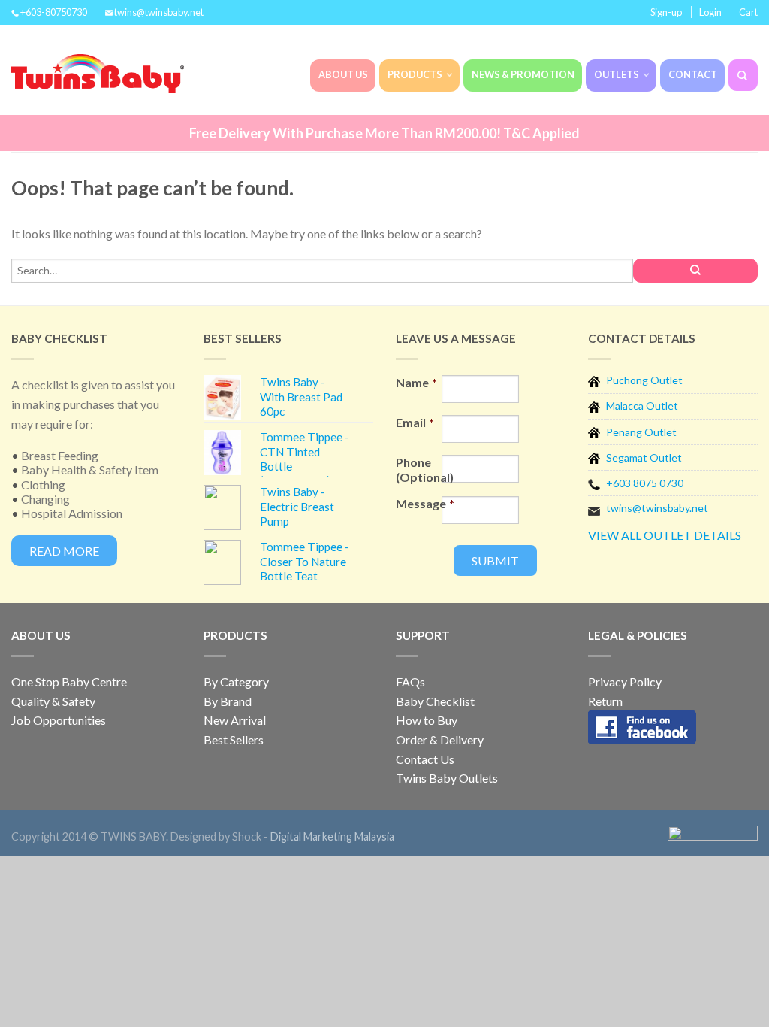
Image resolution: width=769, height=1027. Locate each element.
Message (419, 503)
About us (343, 74)
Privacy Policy (625, 681)
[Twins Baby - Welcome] (90, 70)
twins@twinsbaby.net (657, 507)
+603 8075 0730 (644, 483)
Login (710, 12)
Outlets (616, 74)
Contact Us (425, 759)
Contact (692, 74)
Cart (748, 12)
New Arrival (235, 720)
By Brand (228, 701)
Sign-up (666, 12)
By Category (236, 681)
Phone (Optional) (419, 469)
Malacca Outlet (642, 405)
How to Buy (426, 720)
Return (605, 701)
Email (415, 422)
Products (415, 74)
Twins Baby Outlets (447, 778)
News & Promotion (523, 74)
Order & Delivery (440, 739)
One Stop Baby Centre (69, 681)
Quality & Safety (53, 701)
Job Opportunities (58, 720)
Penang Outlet (641, 432)
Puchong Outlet (644, 380)
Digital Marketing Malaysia (332, 836)
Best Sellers (234, 739)
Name (416, 382)
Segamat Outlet (644, 457)
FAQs (410, 681)
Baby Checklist (435, 701)
